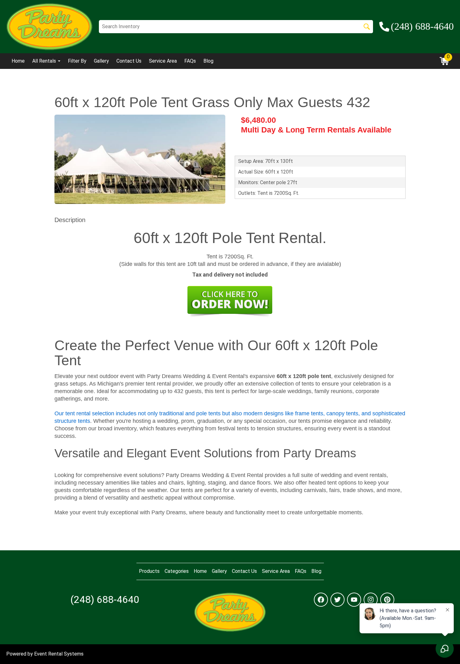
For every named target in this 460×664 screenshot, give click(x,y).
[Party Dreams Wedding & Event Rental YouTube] (354, 600)
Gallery (101, 61)
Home (18, 61)
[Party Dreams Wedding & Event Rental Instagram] (371, 600)
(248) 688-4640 (104, 599)
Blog (208, 61)
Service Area (163, 61)
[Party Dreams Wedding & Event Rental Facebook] (321, 600)
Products (149, 571)
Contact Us (128, 61)
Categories (177, 571)
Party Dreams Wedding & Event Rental (214, 475)
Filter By (77, 61)
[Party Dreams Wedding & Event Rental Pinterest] (387, 600)
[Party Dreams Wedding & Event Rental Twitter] (337, 600)
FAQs (190, 61)
